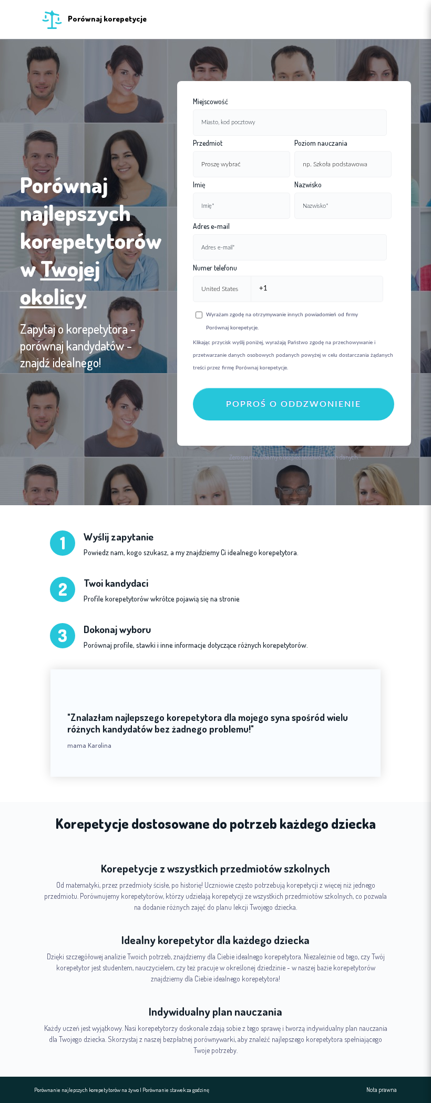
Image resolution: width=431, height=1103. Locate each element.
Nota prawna (381, 1090)
